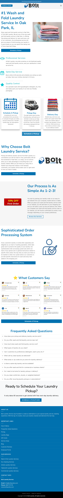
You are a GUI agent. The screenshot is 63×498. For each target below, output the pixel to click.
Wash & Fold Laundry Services (10, 459)
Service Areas (5, 441)
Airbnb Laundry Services (8, 465)
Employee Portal (6, 450)
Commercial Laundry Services (10, 471)
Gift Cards (4, 438)
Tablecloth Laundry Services (9, 468)
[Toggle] (2, 336)
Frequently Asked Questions (9, 429)
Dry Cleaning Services (7, 462)
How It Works (5, 426)
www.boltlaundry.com (7, 487)
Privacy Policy (26, 493)
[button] (61, 5)
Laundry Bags (5, 435)
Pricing (3, 432)
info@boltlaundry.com (11, 483)
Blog (2, 444)
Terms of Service (36, 493)
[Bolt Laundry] (31, 5)
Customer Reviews (6, 447)
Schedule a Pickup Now (31, 400)
